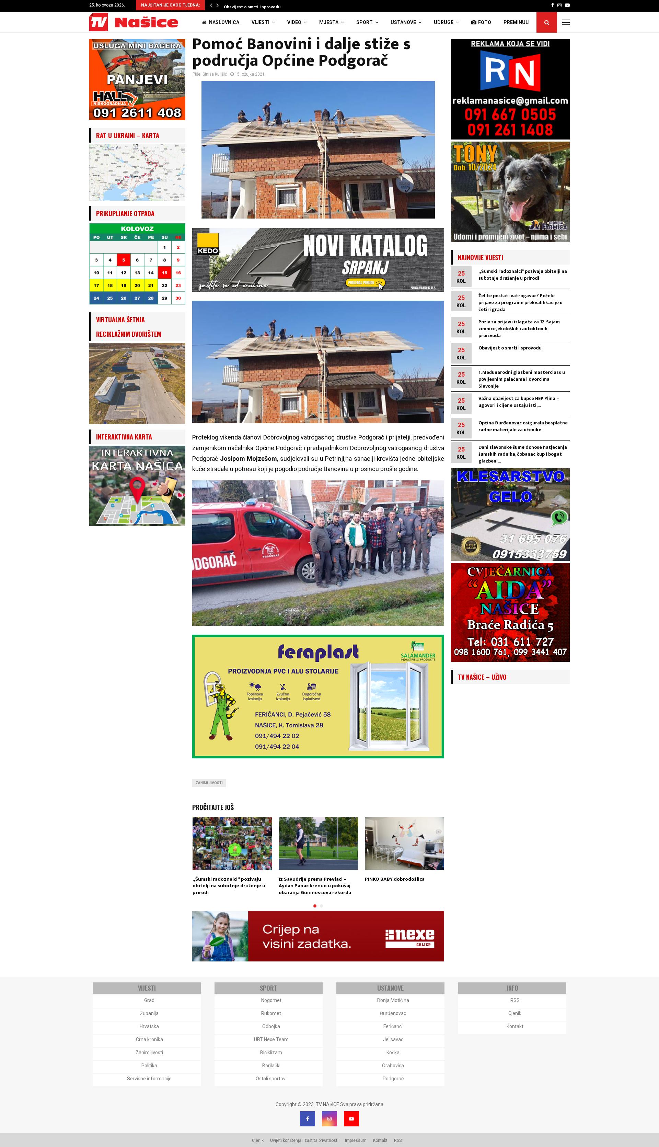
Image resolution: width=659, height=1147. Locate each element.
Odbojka (271, 1026)
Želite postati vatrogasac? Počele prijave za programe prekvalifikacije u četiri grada (520, 302)
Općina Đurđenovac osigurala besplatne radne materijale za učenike (523, 426)
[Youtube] (351, 1118)
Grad (149, 1000)
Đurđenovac (393, 1013)
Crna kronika (149, 1039)
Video (294, 22)
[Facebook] (307, 1118)
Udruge (443, 22)
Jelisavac (393, 1039)
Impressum (356, 1140)
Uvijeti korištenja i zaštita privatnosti (304, 1140)
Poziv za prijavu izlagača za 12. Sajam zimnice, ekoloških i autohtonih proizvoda (519, 328)
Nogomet (271, 1000)
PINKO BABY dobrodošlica (395, 879)
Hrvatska (149, 1026)
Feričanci (393, 1026)
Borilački (271, 1065)
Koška (393, 1052)
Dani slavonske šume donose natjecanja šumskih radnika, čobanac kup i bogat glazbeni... (522, 454)
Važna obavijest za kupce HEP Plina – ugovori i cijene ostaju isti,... (518, 401)
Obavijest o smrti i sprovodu (255, 6)
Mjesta (328, 22)
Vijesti (260, 22)
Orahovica (393, 1065)
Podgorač (393, 1078)
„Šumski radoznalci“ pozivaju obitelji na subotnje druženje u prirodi (229, 886)
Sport (364, 22)
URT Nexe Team (271, 1039)
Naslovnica (223, 22)
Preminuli (517, 22)
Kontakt (515, 1026)
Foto (484, 22)
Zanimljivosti (209, 783)
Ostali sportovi (271, 1078)
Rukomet (271, 1013)
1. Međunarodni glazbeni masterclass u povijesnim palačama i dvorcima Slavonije (521, 379)
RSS (515, 1000)
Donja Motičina (393, 1000)
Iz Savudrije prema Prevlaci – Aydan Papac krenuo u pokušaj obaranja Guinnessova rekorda (315, 886)
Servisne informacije (149, 1078)
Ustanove (403, 22)
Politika (149, 1065)
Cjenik (514, 1013)
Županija (149, 1013)
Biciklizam (271, 1052)
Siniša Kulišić (215, 74)
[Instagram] (329, 1118)
